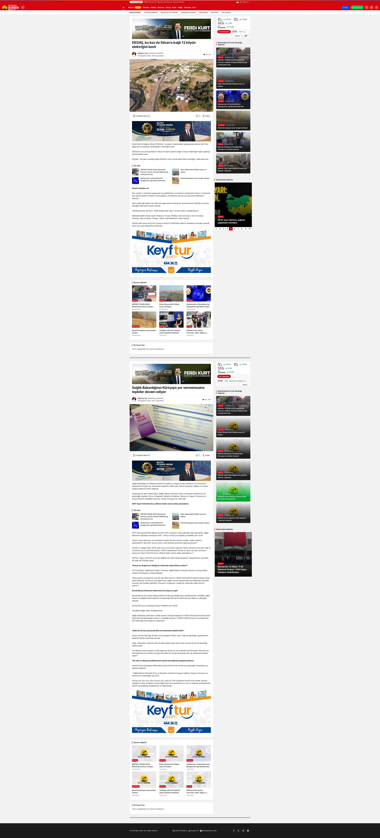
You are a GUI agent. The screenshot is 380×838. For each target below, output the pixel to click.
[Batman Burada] (10, 7)
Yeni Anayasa (226, 12)
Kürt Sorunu (214, 12)
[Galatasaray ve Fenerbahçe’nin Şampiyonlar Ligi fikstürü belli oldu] (151, 180)
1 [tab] (216, 229)
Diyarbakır (221, 125)
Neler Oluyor (135, 12)
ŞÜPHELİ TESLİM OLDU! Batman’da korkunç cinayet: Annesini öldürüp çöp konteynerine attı (232, 62)
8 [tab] (241, 229)
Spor (219, 494)
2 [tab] (219, 229)
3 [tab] (223, 229)
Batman (220, 57)
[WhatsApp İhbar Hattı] (248, 830)
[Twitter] (238, 830)
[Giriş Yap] (377, 7)
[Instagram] (243, 830)
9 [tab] (245, 229)
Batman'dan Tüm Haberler (169, 12)
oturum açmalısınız (157, 349)
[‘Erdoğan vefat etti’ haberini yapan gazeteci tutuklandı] (171, 323)
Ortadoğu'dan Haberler (188, 12)
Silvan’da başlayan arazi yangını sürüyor (233, 128)
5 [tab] (230, 229)
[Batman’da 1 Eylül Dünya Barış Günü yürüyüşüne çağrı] (233, 205)
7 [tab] (238, 229)
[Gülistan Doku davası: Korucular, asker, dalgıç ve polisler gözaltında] (199, 323)
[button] (372, 7)
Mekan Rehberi (357, 7)
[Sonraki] (248, 13)
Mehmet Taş (142, 53)
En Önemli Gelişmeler (151, 12)
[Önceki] (246, 13)
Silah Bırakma (203, 12)
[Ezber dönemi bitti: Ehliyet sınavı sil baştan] (191, 172)
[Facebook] (233, 830)
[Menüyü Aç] (23, 7)
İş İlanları (345, 7)
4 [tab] (227, 229)
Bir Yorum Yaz (139, 345)
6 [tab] (234, 229)
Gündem (221, 81)
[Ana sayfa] (123, 7)
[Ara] (367, 7)
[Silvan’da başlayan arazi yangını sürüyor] (191, 180)
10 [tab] (249, 229)
